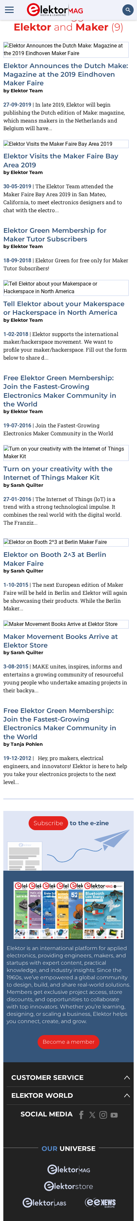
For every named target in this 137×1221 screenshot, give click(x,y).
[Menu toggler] (9, 9)
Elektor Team (27, 91)
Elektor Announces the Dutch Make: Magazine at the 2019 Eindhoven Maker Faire (65, 74)
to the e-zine (71, 823)
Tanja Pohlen (27, 744)
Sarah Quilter (27, 485)
